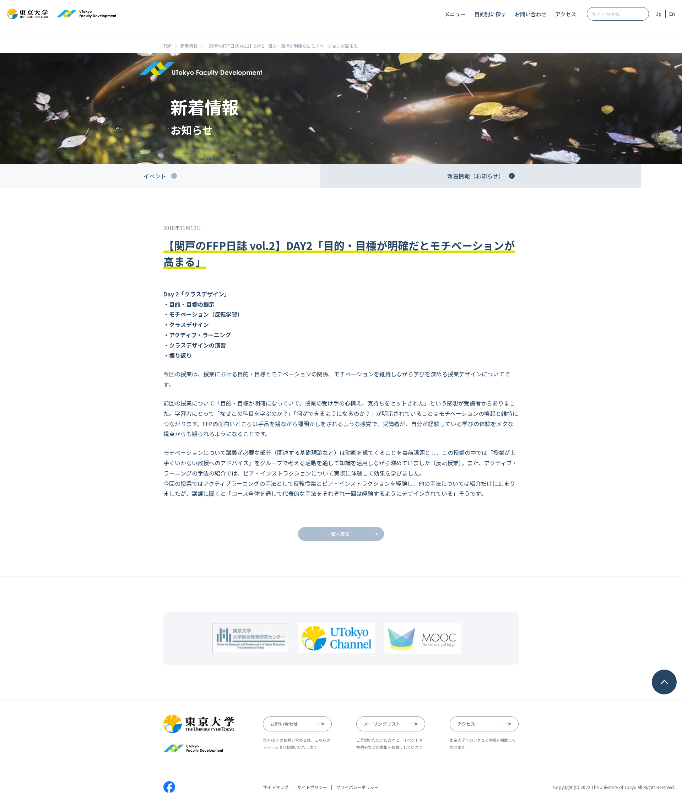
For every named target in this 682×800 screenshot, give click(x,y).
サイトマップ (275, 787)
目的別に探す (490, 14)
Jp (658, 13)
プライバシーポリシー (357, 787)
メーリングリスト (382, 723)
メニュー (455, 14)
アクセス (565, 14)
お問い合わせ (531, 14)
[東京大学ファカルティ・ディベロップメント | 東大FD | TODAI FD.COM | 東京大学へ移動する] (167, 46)
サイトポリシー (312, 787)
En (672, 13)
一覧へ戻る (338, 534)
